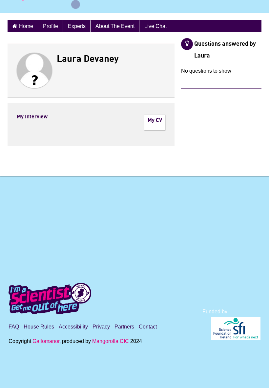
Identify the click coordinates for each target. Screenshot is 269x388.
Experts (77, 26)
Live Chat (155, 26)
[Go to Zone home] (19, 7)
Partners (124, 326)
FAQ (14, 326)
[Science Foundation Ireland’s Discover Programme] (134, 378)
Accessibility (73, 326)
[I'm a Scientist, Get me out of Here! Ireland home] (50, 297)
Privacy (101, 326)
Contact (148, 326)
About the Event (114, 26)
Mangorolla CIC (110, 341)
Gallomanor (45, 341)
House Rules (39, 326)
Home (26, 26)
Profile (50, 26)
